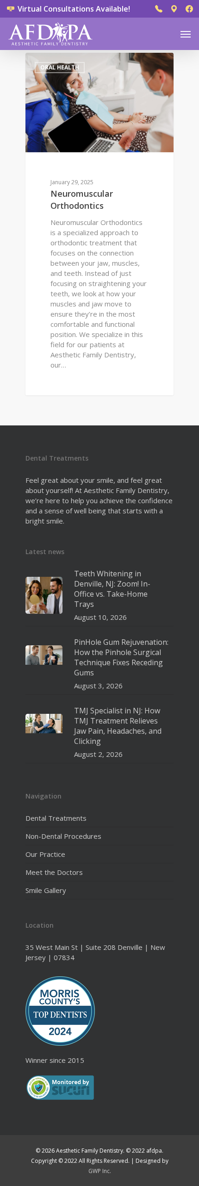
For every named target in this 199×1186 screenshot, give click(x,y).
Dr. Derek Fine (63, 63)
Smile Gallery (45, 890)
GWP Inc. (99, 1171)
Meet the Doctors (54, 872)
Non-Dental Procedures (63, 836)
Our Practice (45, 854)
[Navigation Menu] (185, 33)
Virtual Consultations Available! (73, 9)
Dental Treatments (56, 818)
